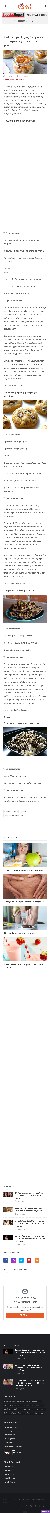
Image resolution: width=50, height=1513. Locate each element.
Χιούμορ (30, 1413)
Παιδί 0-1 (30, 1405)
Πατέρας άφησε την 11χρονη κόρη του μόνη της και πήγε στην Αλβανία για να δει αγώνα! (30, 1238)
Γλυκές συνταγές (11, 811)
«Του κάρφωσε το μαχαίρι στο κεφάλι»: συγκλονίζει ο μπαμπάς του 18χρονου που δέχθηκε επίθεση (30, 1383)
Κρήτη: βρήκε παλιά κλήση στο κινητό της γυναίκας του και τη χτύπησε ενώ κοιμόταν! (29, 1223)
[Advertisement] (25, 1070)
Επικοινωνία (10, 1435)
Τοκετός (21, 1413)
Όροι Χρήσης (10, 1439)
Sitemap (8, 1442)
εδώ (20, 21)
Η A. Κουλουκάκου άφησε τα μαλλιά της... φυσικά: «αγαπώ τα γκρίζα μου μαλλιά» (29, 1195)
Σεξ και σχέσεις (10, 1413)
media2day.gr (10, 1482)
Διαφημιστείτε (11, 1427)
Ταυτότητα (9, 1431)
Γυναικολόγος (9, 1401)
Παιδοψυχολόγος (38, 1409)
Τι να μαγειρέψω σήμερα (13, 815)
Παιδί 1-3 (39, 1405)
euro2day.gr (9, 1474)
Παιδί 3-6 (7, 1409)
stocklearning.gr (11, 1478)
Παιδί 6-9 (16, 1409)
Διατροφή (24, 811)
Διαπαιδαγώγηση (23, 1401)
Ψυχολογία (39, 1413)
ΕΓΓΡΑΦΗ (25, 1315)
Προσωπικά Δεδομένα (13, 1446)
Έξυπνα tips (8, 1405)
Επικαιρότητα (20, 1405)
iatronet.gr (9, 1466)
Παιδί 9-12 (26, 1409)
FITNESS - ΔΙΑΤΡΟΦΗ (15, 79)
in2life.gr (8, 1470)
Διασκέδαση (36, 1401)
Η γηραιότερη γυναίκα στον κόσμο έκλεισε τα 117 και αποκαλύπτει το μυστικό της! (29, 1367)
